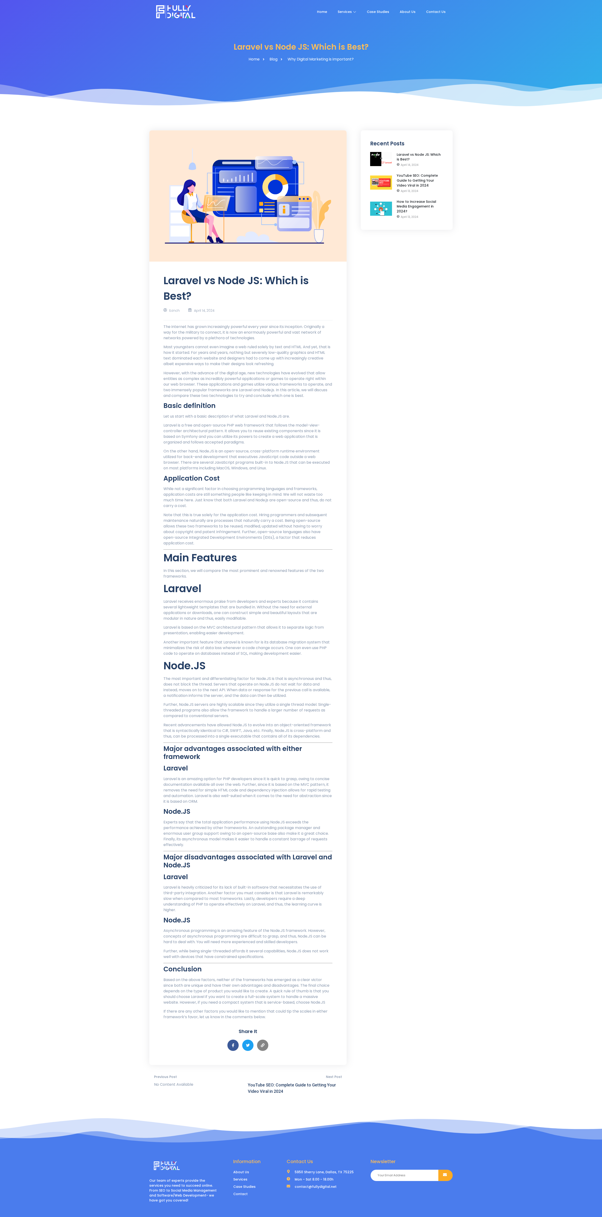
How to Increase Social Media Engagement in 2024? (416, 206)
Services (345, 11)
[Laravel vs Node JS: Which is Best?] (381, 159)
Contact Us (436, 11)
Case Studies (378, 11)
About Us (408, 11)
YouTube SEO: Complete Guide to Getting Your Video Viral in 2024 (417, 180)
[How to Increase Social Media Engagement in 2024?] (381, 209)
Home (322, 11)
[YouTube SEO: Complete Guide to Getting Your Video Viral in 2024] (381, 183)
